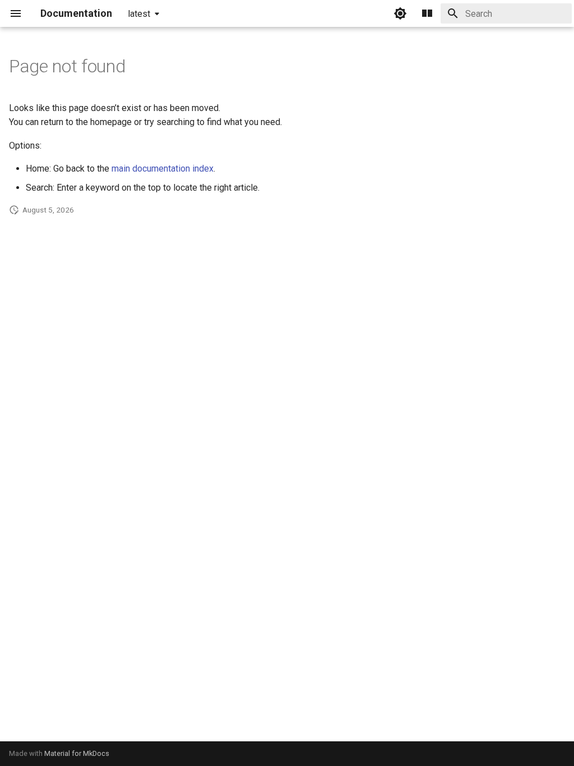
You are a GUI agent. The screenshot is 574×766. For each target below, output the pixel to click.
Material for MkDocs (76, 753)
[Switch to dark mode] (400, 13)
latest (139, 13)
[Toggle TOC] (427, 13)
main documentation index (163, 168)
